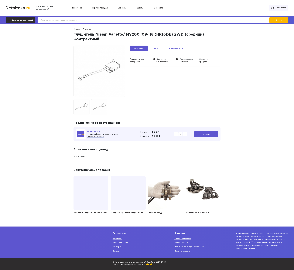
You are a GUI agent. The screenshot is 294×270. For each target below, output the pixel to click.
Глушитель (87, 29)
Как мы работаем (182, 238)
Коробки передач (100, 7)
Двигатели (77, 7)
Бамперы (122, 7)
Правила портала (182, 251)
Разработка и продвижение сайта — (129, 264)
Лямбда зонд (155, 213)
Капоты (140, 7)
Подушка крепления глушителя (127, 213)
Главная (77, 29)
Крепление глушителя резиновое (90, 213)
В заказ (206, 134)
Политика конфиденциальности (189, 247)
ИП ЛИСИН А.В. (93, 131)
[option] (81, 107)
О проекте (158, 7)
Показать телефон (95, 136)
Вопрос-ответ (181, 243)
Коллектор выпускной (197, 213)
